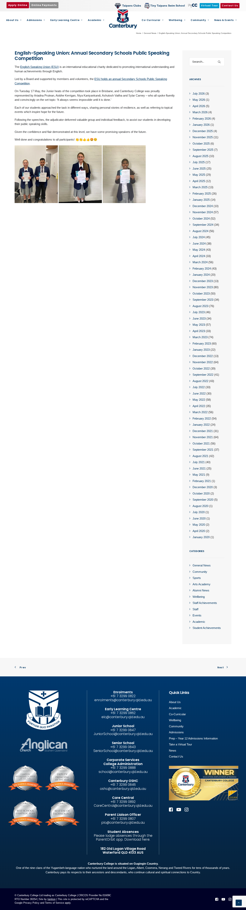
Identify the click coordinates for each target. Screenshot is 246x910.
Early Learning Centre (65, 20)
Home (138, 33)
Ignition (51, 899)
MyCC (192, 5)
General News (150, 33)
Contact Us (176, 756)
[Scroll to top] (239, 902)
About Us (12, 20)
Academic (94, 20)
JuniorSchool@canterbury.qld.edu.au (123, 734)
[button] (219, 61)
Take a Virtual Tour (180, 744)
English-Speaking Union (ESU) (39, 66)
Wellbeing (175, 20)
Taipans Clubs (131, 5)
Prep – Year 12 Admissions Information (193, 738)
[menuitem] (129, 5)
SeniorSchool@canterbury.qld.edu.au (123, 750)
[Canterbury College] (123, 19)
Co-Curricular (151, 20)
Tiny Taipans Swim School (167, 5)
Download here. (137, 839)
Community (198, 20)
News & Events (224, 20)
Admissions (34, 20)
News (172, 750)
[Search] (206, 61)
